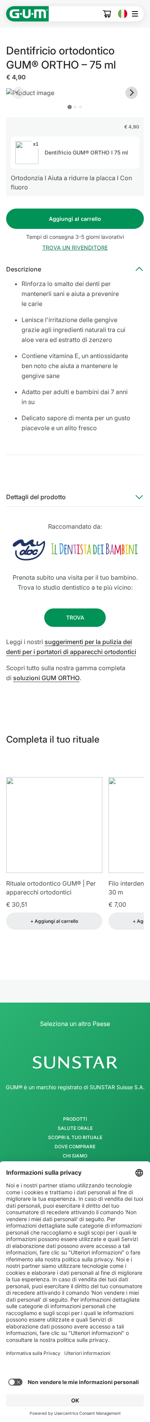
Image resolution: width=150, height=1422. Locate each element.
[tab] (69, 107)
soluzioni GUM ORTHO (46, 678)
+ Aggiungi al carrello (54, 921)
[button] (75, 247)
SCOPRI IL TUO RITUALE (75, 1137)
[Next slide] (131, 93)
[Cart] (107, 14)
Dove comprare (75, 1146)
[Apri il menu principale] (137, 13)
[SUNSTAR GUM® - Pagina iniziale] (27, 13)
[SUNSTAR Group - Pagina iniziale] (75, 1062)
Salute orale (75, 1128)
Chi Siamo (75, 1156)
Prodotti (75, 1119)
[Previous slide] (18, 93)
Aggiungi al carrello (75, 218)
